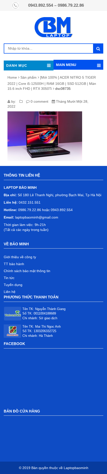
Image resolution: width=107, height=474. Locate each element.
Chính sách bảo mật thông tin (27, 271)
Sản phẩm (28, 77)
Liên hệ (9, 292)
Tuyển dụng (13, 285)
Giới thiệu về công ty (20, 257)
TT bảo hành (14, 264)
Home (12, 77)
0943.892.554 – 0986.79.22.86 (56, 5)
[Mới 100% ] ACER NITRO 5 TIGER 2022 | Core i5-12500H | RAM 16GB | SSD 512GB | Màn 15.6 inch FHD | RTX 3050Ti (51, 83)
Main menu (66, 65)
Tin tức (9, 278)
